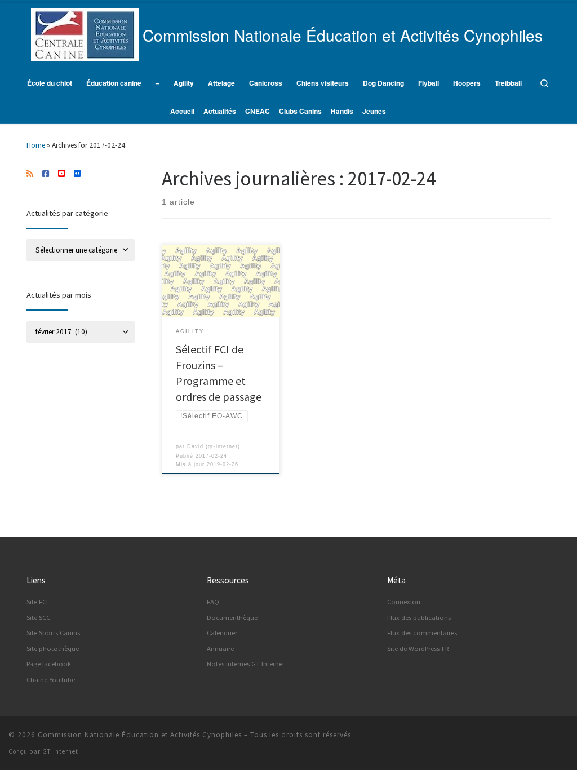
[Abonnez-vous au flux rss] (29, 174)
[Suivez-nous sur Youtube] (61, 174)
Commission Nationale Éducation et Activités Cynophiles (140, 735)
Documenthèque (232, 617)
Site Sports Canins (53, 633)
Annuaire (220, 648)
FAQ (213, 602)
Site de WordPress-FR (418, 648)
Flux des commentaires (422, 633)
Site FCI (37, 602)
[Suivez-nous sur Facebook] (45, 174)
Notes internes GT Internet (246, 664)
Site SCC (38, 617)
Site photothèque (52, 648)
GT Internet (60, 751)
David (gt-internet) (213, 446)
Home (35, 145)
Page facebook (48, 664)
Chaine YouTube (50, 679)
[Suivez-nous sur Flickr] (77, 174)
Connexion (403, 602)
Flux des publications (419, 617)
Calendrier (222, 633)
